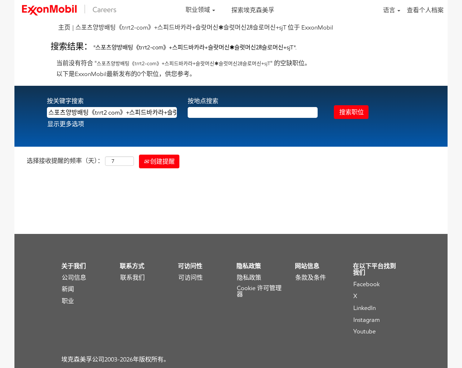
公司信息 (74, 277)
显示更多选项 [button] (65, 124)
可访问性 (190, 277)
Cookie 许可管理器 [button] (259, 291)
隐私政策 (249, 277)
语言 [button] (390, 10)
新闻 (68, 289)
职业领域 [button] (199, 9)
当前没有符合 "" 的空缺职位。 (183, 63)
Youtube (364, 331)
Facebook (366, 284)
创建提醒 (162, 161)
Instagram (366, 319)
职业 (68, 301)
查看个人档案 (425, 10)
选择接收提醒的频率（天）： (65, 160)
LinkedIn (364, 308)
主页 (64, 27)
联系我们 (132, 277)
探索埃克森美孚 (252, 10)
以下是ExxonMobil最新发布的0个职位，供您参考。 (126, 73)
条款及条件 (310, 277)
